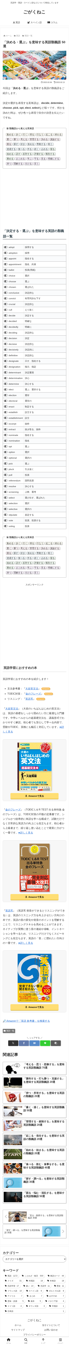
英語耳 (29, 698)
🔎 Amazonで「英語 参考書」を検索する (26, 1021)
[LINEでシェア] (45, 1043)
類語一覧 (10, 1031)
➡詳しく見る (25, 832)
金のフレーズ (33, 693)
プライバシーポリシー (34, 1334)
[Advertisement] (34, 196)
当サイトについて (51, 1325)
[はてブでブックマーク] (34, 1043)
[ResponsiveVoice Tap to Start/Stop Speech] (6, 247)
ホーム (18, 1325)
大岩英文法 (31, 688)
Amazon (45, 689)
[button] (56, 1043)
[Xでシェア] (13, 1043)
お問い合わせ (51, 1330)
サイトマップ (18, 1330)
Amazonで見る (36, 796)
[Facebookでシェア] (24, 1043)
